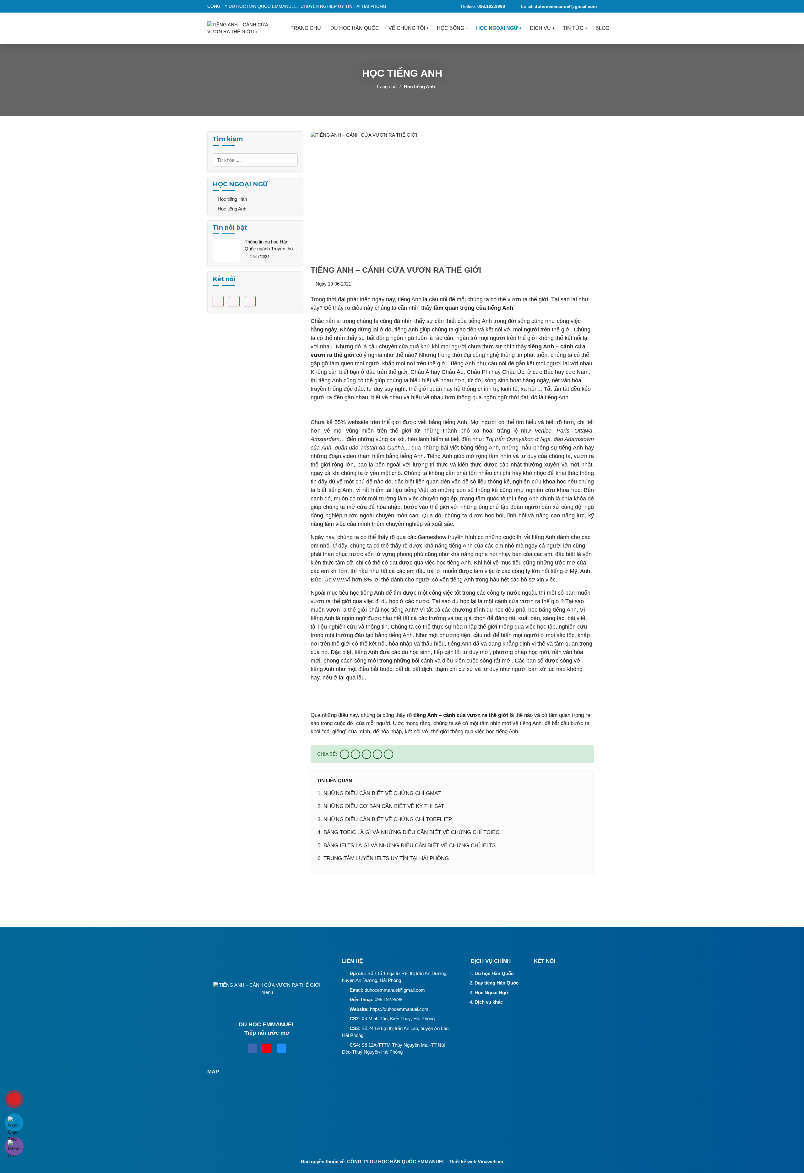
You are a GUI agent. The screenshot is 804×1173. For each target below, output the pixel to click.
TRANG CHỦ (306, 28)
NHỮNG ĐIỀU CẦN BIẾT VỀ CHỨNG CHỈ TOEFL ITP (387, 819)
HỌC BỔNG (450, 28)
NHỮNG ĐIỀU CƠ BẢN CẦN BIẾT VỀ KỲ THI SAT (383, 806)
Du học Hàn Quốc (494, 973)
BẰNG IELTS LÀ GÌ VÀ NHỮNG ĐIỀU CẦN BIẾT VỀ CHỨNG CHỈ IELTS (409, 845)
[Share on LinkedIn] (388, 754)
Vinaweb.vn (490, 1161)
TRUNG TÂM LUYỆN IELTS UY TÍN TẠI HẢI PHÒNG (386, 858)
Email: (559, 6)
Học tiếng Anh (419, 86)
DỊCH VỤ (540, 28)
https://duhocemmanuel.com (399, 1009)
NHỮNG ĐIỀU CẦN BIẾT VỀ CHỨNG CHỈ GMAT (382, 793)
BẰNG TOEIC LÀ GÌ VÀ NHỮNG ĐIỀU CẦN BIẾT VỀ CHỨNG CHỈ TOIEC (411, 832)
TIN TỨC (573, 28)
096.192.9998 (388, 999)
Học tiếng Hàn (231, 199)
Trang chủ (386, 86)
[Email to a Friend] (366, 754)
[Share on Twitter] (355, 754)
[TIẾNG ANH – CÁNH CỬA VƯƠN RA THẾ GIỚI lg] (246, 28)
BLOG (602, 28)
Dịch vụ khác (489, 1002)
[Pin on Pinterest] (377, 754)
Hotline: (482, 6)
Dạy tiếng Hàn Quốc (497, 982)
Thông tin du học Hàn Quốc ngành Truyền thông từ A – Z (271, 245)
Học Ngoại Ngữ (491, 992)
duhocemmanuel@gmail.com (395, 990)
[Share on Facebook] (344, 754)
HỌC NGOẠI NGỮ (497, 28)
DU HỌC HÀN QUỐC (354, 28)
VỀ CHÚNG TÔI (406, 28)
